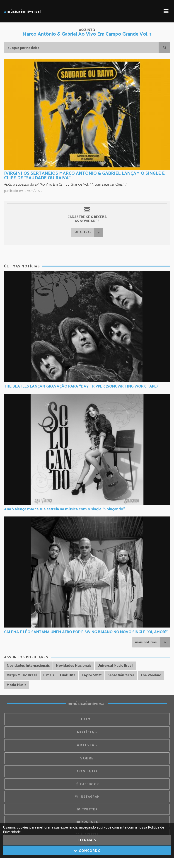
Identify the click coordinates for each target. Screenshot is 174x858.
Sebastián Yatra (121, 675)
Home (87, 719)
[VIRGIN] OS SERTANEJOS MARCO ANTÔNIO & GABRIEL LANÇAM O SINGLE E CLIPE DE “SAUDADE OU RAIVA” (84, 176)
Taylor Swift (92, 675)
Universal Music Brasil (115, 666)
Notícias (87, 732)
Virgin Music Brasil (22, 675)
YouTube (89, 821)
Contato (87, 771)
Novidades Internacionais (28, 666)
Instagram (89, 796)
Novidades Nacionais (74, 666)
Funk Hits (67, 675)
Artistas (87, 745)
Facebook (89, 784)
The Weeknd (150, 675)
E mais (48, 675)
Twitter (89, 809)
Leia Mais (87, 840)
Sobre (87, 758)
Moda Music (16, 685)
